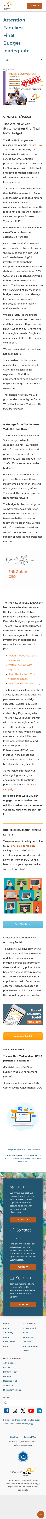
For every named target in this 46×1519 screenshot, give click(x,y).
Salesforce (8, 1385)
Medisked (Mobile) (11, 1381)
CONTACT (23, 1267)
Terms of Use (30, 1437)
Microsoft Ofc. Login (12, 1390)
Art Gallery (8, 1333)
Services (27, 1342)
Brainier (7, 1367)
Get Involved (29, 1324)
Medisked (7, 1376)
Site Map (14, 1437)
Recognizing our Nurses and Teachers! (23, 1150)
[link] (7, 1413)
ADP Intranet (9, 1363)
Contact (7, 1337)
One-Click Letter (23, 924)
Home (6, 1324)
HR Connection (10, 1372)
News (25, 1333)
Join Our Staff (29, 1328)
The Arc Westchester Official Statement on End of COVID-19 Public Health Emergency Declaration (23, 1158)
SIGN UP (23, 1304)
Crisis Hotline (9, 1342)
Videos (26, 1351)
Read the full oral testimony (24, 683)
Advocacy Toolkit (23, 1036)
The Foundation (30, 1346)
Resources (28, 1337)
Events (6, 1346)
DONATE (34, 5)
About (6, 1328)
